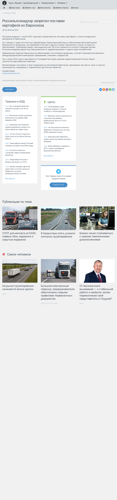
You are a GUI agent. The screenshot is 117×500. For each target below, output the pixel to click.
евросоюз (62, 80)
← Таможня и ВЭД (9, 13)
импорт (30, 80)
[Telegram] (113, 89)
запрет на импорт (21, 80)
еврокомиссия (54, 80)
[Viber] (107, 89)
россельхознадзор (8, 80)
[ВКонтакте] (100, 89)
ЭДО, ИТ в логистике (49, 303)
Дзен (4, 294)
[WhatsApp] (110, 89)
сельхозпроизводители (41, 80)
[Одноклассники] (103, 89)
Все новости (10, 178)
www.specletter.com (11, 73)
